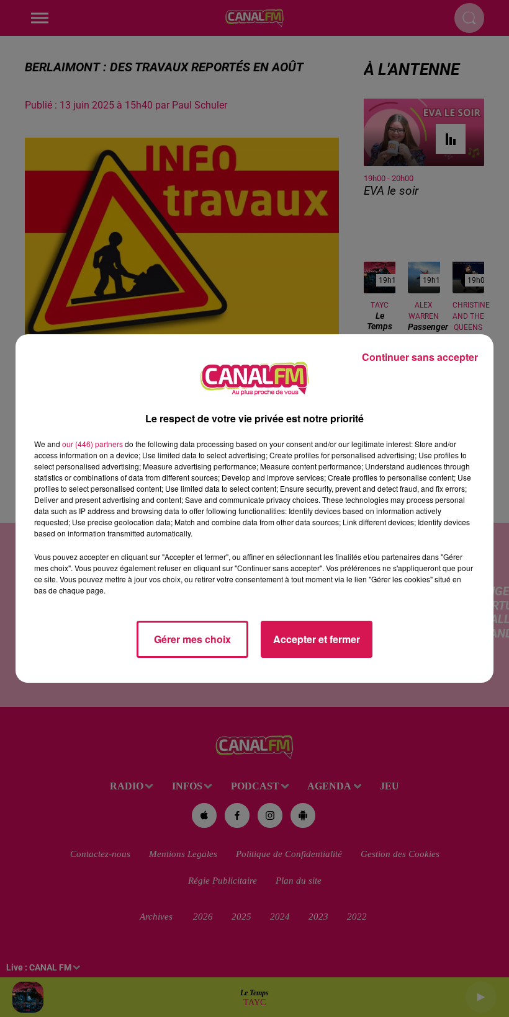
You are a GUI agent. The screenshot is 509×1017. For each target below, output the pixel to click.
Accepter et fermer (316, 639)
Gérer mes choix (192, 639)
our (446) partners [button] (92, 443)
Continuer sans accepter (420, 357)
